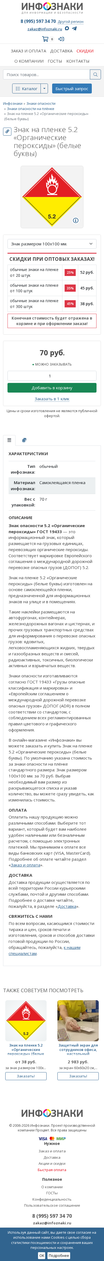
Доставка (67, 906)
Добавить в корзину (52, 387)
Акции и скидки (52, 1163)
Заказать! (26, 1076)
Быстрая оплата (52, 1169)
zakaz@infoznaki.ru (44, 28)
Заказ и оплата (25, 865)
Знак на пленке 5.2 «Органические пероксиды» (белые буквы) (25, 1050)
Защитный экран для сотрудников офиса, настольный (78, 1049)
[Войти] (62, 39)
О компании (52, 1186)
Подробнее (59, 1255)
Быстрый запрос (71, 88)
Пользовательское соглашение (52, 1205)
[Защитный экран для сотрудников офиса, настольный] (78, 1020)
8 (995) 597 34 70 (38, 21)
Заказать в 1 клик (52, 398)
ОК (41, 1255)
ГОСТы (52, 1192)
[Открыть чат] (89, 1246)
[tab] (9, 440)
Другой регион (70, 21)
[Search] (95, 74)
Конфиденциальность (52, 1199)
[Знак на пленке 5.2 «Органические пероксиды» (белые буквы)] (26, 1020)
